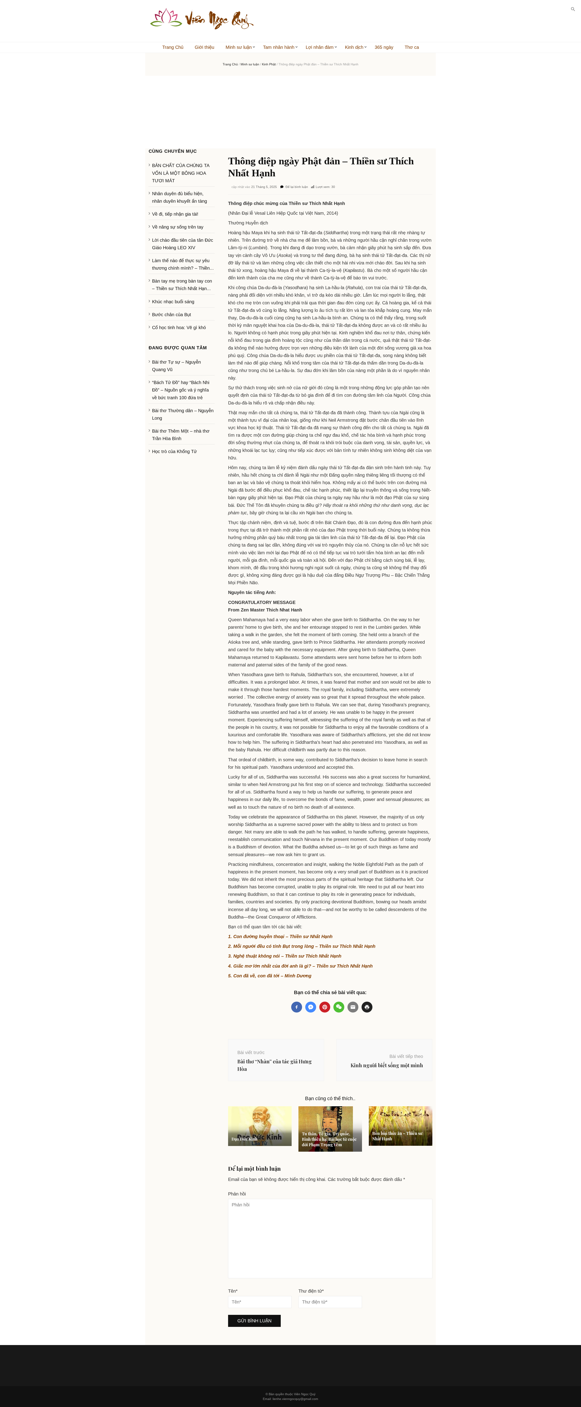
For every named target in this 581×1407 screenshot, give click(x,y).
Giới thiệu (204, 47)
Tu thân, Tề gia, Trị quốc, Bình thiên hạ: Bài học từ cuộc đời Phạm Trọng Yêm (329, 1139)
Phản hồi (237, 1193)
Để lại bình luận (297, 187)
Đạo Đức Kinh (244, 1139)
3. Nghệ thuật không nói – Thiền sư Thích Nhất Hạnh (284, 956)
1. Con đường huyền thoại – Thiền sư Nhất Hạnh (280, 936)
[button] (573, 9)
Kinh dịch (354, 47)
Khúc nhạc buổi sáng (173, 301)
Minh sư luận (239, 47)
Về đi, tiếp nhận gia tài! (175, 214)
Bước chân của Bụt (171, 314)
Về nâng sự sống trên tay (177, 226)
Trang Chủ (172, 47)
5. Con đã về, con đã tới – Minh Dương (269, 975)
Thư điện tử (311, 1291)
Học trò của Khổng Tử (174, 451)
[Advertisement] (290, 112)
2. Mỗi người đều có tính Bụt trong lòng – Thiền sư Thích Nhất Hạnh (301, 946)
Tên (233, 1291)
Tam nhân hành (278, 47)
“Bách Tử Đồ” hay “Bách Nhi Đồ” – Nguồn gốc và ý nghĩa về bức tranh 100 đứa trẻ (180, 390)
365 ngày (384, 47)
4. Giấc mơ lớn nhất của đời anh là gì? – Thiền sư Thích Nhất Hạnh (300, 965)
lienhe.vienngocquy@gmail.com (295, 1399)
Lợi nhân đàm (320, 47)
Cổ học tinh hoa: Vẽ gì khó (179, 327)
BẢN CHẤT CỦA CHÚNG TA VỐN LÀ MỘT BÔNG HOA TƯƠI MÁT (180, 173)
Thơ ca (412, 47)
